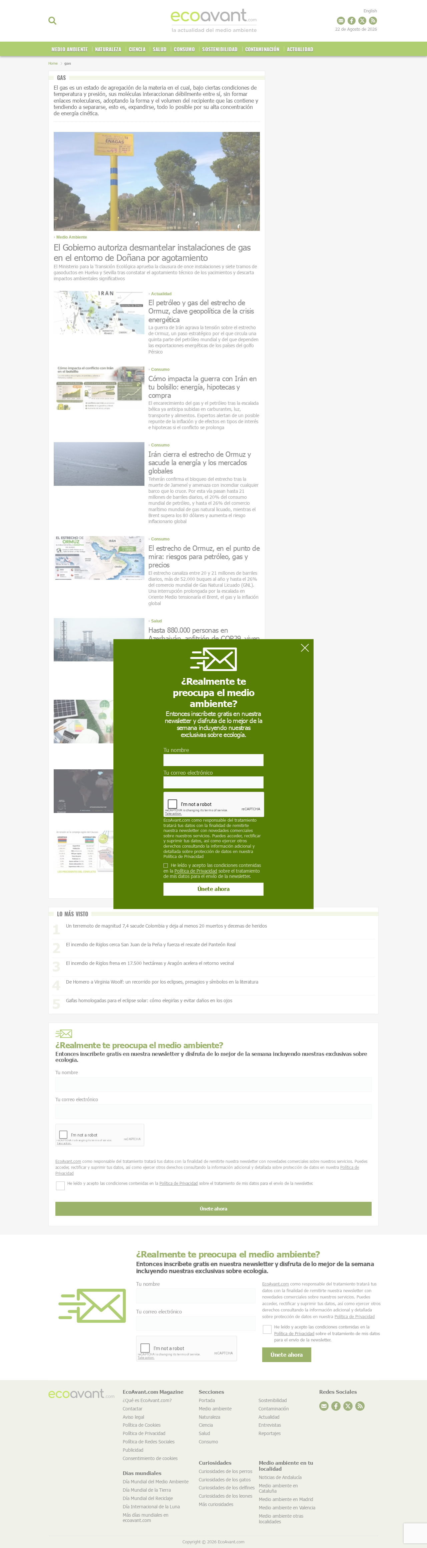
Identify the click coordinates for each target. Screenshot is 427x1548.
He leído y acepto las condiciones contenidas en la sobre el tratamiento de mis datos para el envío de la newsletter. (212, 871)
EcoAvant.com (176, 820)
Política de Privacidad (183, 856)
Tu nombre (176, 750)
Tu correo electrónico (188, 772)
